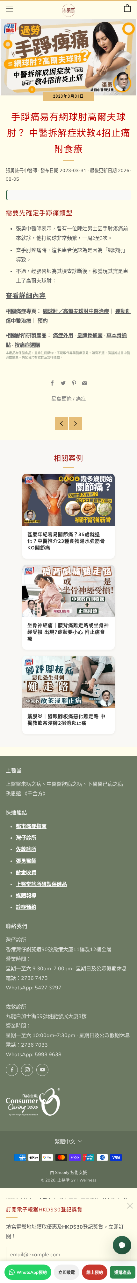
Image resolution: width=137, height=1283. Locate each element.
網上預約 (94, 1272)
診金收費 (26, 872)
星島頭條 (61, 398)
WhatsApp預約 (32, 1272)
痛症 (81, 398)
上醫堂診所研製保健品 (41, 884)
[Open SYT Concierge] (122, 1245)
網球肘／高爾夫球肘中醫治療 (76, 311)
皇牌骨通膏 (90, 335)
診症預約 (26, 907)
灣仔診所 (26, 837)
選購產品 (122, 1272)
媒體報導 (26, 895)
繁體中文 (65, 1141)
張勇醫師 (26, 861)
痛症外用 (63, 335)
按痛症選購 (27, 345)
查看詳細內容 (26, 296)
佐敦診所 (26, 849)
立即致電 (66, 1272)
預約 (43, 320)
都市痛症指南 (31, 826)
